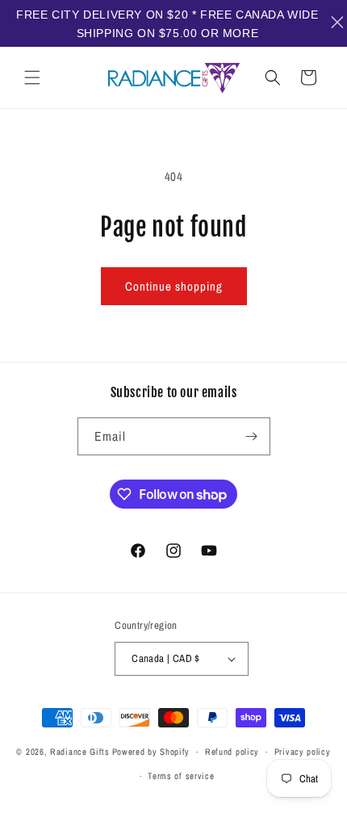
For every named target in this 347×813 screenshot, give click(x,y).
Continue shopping (174, 286)
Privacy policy (302, 751)
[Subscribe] (252, 436)
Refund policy (232, 751)
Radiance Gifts (80, 751)
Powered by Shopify (151, 751)
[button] (32, 77)
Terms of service (181, 776)
